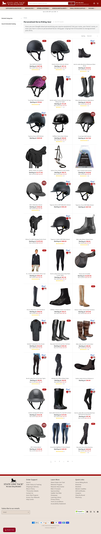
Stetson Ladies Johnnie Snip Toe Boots (85, 310)
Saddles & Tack (29, 8)
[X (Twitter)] (94, 512)
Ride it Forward (56, 489)
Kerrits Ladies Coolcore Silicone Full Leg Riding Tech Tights (60, 101)
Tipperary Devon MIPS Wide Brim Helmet (60, 205)
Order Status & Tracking (33, 485)
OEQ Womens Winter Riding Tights (60, 378)
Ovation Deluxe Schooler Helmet (60, 64)
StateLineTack (48, 525)
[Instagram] (90, 512)
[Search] (71, 3)
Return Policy (30, 489)
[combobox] (51, 3)
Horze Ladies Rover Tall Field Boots (36, 310)
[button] (12, 24)
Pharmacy (78, 497)
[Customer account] (94, 3)
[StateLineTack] (13, 3)
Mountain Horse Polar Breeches (85, 447)
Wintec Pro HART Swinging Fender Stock (36, 239)
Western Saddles (80, 489)
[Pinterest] (97, 512)
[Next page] (72, 461)
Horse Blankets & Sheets (59, 8)
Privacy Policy (55, 499)
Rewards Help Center (57, 487)
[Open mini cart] (97, 3)
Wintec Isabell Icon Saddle (36, 170)
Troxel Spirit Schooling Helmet (36, 100)
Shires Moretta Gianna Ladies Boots (85, 100)
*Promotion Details (32, 491)
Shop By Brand (80, 495)
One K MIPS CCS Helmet (36, 64)
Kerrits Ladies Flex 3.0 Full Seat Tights (36, 378)
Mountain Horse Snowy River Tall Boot (60, 344)
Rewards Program (56, 485)
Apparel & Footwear (43, 8)
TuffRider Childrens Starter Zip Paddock (60, 310)
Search (28, 482)
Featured (91, 8)
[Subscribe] (28, 512)
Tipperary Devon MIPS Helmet (35, 136)
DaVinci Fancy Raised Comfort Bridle (60, 170)
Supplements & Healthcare (13, 8)
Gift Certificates (80, 491)
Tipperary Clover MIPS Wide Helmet (85, 205)
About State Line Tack (58, 482)
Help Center (30, 499)
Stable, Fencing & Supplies (77, 8)
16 (67, 461)
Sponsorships (55, 491)
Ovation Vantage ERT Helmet (35, 413)
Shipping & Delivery (32, 487)
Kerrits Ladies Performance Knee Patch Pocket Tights (60, 274)
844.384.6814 (79, 2)
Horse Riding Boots (81, 482)
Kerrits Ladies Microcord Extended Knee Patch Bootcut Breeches (84, 413)
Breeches (78, 485)
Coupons (78, 493)
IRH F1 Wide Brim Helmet (35, 205)
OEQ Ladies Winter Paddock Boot (84, 239)
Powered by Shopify (55, 525)
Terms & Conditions (57, 502)
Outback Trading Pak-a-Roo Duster (36, 344)
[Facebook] (87, 512)
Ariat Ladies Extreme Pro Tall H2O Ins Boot (60, 413)
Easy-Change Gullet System (85, 170)
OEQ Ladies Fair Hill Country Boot (84, 344)
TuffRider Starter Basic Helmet (60, 136)
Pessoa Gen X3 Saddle (84, 274)
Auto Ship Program (32, 495)
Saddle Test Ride (56, 493)
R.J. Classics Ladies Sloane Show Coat (35, 274)
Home (25, 18)
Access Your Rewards (33, 497)
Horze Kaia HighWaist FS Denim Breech (60, 447)
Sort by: (83, 36)
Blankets (78, 487)
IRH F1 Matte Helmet (36, 447)
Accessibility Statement (58, 504)
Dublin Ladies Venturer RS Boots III (85, 378)
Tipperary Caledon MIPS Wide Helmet (60, 239)
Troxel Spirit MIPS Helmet (84, 136)
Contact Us (29, 493)
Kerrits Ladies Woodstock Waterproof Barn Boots (84, 65)
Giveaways (54, 495)
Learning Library (56, 497)
